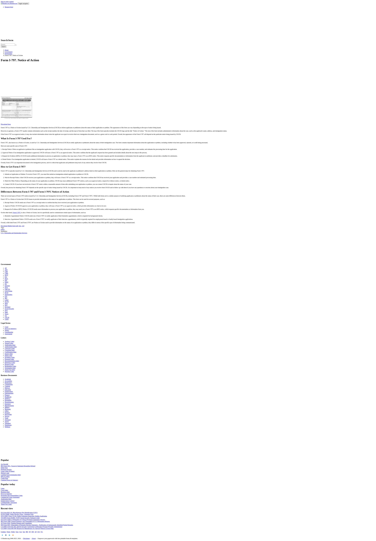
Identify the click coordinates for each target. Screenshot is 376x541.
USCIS (7, 317)
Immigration (8, 53)
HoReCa (7, 398)
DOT (6, 275)
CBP (6, 271)
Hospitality (8, 400)
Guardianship (9, 332)
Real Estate (8, 414)
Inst (24, 532)
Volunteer (8, 423)
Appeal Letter (9, 343)
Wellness (7, 427)
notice (3, 229)
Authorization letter (11, 347)
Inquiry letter (9, 354)
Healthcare (8, 397)
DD (6, 280)
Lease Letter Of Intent (7, 471)
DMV (6, 282)
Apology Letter (9, 341)
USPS (7, 319)
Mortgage (8, 409)
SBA (6, 303)
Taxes (6, 314)
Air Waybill (4, 464)
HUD (6, 293)
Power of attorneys (10, 328)
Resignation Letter (10, 366)
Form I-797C (17, 212)
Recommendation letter (12, 361)
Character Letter (10, 348)
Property (7, 413)
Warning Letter (9, 371)
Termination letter (10, 368)
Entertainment (9, 393)
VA (6, 316)
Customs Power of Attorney (9, 480)
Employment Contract (7, 501)
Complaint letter (10, 350)
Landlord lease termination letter (11, 475)
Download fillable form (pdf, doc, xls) (12, 226)
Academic (8, 379)
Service (7, 416)
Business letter (5, 492)
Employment (9, 391)
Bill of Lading (5, 476)
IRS (6, 298)
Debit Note (4, 468)
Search (4, 46)
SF (30, 532)
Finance (7, 395)
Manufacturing (9, 405)
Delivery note (5, 473)
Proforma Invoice (6, 469)
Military (7, 407)
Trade (6, 418)
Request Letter (9, 364)
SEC (6, 305)
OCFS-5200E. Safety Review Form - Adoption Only (17, 514)
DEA (6, 279)
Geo (20, 532)
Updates (3, 532)
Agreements (8, 334)
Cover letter (4, 490)
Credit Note (4, 478)
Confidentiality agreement (9, 502)
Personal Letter (9, 359)
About (34, 538)
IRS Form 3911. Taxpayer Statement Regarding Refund (18, 466)
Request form (9, 7)
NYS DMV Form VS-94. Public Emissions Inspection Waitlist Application (24, 516)
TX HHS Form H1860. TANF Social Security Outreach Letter (20, 518)
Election (7, 286)
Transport (8, 420)
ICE (6, 296)
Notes (8, 532)
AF (6, 268)
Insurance (8, 404)
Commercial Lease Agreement (10, 497)
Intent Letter (8, 355)
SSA (6, 310)
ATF (6, 270)
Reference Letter (10, 363)
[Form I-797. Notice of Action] (16, 122)
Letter (2, 488)
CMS (6, 273)
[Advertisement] (59, 23)
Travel (7, 421)
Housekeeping (9, 402)
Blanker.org (13, 3)
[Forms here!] (5, 3)
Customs (7, 386)
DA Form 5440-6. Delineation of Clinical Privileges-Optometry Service (23, 519)
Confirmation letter (10, 352)
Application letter (10, 345)
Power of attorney (6, 494)
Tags (17, 532)
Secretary (7, 307)
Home (7, 50)
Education (8, 390)
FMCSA (7, 289)
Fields (13, 532)
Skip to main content (7, 1)
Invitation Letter (10, 357)
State (6, 312)
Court (6, 327)
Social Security (9, 309)
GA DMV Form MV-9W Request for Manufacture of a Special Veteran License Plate (27, 528)
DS (6, 284)
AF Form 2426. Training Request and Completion (16, 523)
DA (6, 277)
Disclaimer (26, 538)
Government (8, 52)
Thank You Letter (6, 504)
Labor (6, 300)
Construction (9, 384)
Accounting (8, 381)
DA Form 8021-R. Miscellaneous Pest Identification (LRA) (19, 512)
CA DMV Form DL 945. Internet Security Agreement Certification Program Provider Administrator (31, 527)
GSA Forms (8, 291)
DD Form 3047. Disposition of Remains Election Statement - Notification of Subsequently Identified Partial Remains (37, 525)
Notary (7, 330)
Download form (6, 124)
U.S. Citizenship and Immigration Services (14, 233)
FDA (6, 287)
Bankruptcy (8, 383)
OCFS (7, 301)
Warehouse (8, 425)
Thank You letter (10, 370)
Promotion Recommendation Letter (12, 495)
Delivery (7, 388)
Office (7, 411)
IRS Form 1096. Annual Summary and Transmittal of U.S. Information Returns (25, 521)
